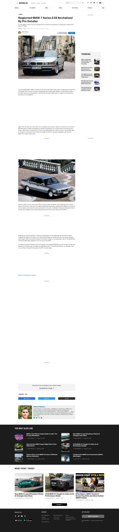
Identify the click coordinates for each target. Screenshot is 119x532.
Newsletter (43, 3)
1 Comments (71, 33)
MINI (103, 8)
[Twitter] (91, 2)
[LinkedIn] (41, 418)
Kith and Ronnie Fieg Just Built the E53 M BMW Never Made (86, 89)
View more (58, 504)
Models (16, 8)
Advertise (33, 3)
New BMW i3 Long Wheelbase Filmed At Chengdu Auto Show (86, 434)
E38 (26, 394)
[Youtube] (94, 2)
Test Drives (32, 8)
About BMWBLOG (45, 515)
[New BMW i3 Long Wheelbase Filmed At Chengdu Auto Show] (65, 433)
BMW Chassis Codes (58, 515)
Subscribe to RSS (45, 518)
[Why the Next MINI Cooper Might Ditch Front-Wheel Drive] (19, 444)
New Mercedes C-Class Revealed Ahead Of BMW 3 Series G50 (87, 82)
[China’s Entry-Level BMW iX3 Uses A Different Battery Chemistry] (19, 454)
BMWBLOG (20, 28)
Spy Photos (75, 8)
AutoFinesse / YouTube (29, 275)
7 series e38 (21, 394)
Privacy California (45, 521)
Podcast (90, 8)
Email (67, 398)
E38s (33, 133)
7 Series (20, 14)
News (46, 8)
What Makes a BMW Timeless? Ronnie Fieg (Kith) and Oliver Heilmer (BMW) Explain (90, 496)
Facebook (27, 398)
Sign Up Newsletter (70, 517)
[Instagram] (97, 2)
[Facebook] (88, 2)
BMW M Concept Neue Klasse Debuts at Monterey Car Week (86, 69)
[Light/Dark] (100, 3)
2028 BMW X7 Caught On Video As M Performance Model (85, 445)
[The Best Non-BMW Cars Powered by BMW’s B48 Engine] (65, 454)
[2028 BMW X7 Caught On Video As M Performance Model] (65, 444)
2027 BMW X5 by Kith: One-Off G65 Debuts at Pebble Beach (87, 76)
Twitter (47, 398)
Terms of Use (56, 517)
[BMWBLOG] (26, 512)
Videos (60, 8)
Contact (38, 3)
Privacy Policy (56, 518)
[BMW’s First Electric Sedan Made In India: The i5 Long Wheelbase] (19, 433)
